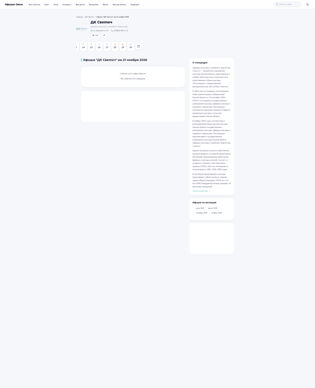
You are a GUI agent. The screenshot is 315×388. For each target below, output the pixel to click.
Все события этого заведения (133, 79)
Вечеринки (93, 4)
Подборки (135, 4)
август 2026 (212, 208)
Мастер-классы (119, 4)
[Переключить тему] (307, 4)
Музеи (105, 4)
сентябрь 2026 (201, 213)
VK (104, 35)
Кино (47, 4)
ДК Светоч (89, 17)
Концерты (67, 4)
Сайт (96, 35)
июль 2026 (200, 208)
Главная (79, 17)
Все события (34, 4)
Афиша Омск (14, 4)
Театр (55, 4)
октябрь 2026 (216, 213)
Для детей (80, 4)
